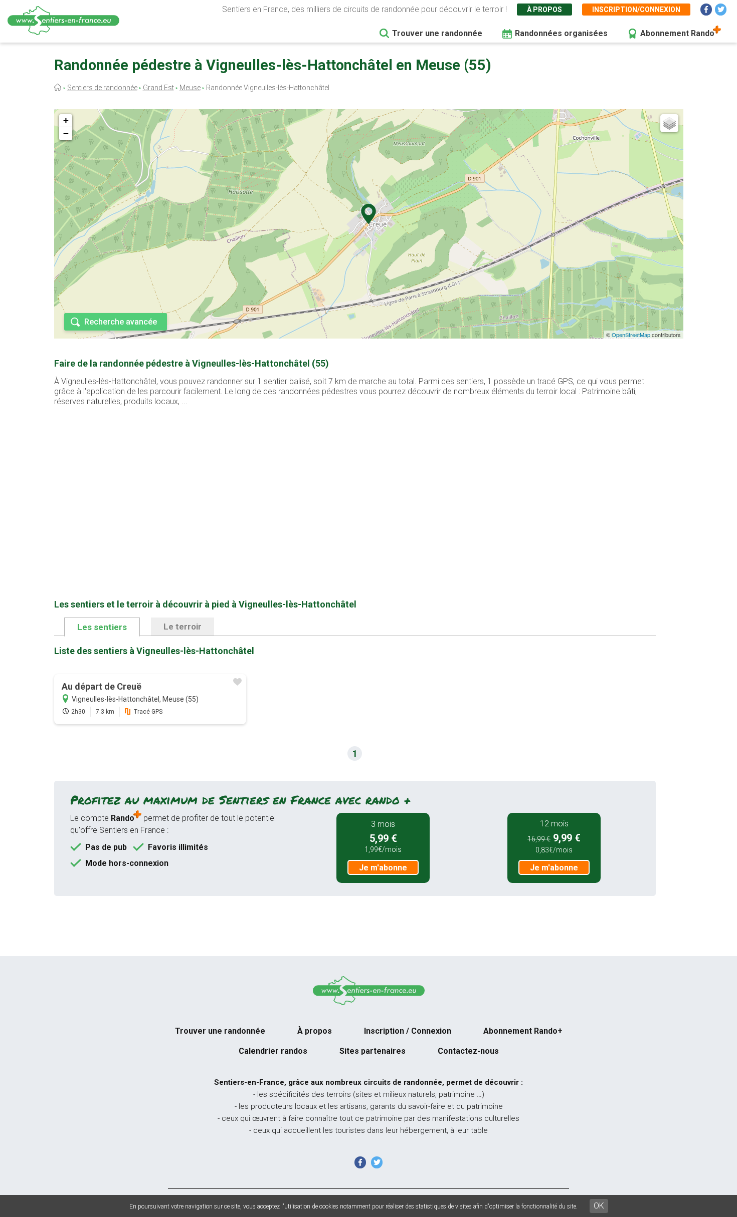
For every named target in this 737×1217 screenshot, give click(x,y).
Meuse (190, 88)
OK (599, 1205)
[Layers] (669, 123)
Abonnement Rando (677, 33)
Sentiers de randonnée (102, 88)
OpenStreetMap (631, 335)
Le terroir (182, 627)
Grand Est (158, 88)
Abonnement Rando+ (523, 1031)
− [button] (66, 133)
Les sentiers (102, 627)
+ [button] (66, 120)
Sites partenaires (372, 1051)
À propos (544, 10)
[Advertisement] (355, 487)
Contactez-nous (468, 1051)
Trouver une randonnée (437, 33)
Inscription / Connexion (407, 1031)
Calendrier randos (273, 1051)
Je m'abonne (383, 867)
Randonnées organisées (561, 33)
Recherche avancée (120, 322)
